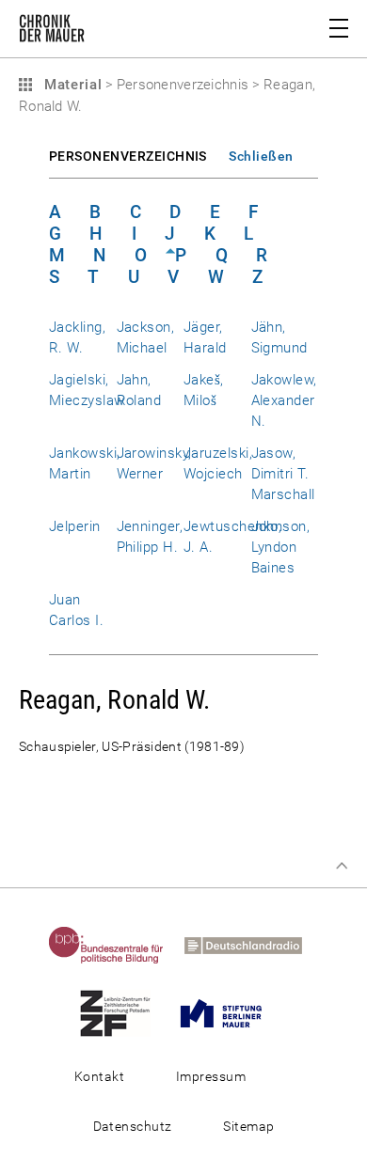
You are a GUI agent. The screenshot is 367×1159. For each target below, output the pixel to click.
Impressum (211, 1076)
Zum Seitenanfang (341, 865)
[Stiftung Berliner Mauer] (229, 1012)
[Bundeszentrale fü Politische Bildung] (115, 944)
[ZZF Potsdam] (124, 1012)
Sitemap (248, 1126)
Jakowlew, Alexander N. (284, 400)
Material (71, 84)
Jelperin (75, 526)
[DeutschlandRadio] (251, 944)
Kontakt (99, 1076)
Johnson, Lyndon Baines (281, 547)
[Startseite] (52, 31)
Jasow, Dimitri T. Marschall (283, 474)
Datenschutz (132, 1126)
